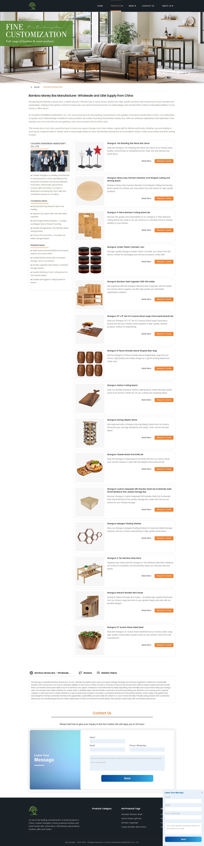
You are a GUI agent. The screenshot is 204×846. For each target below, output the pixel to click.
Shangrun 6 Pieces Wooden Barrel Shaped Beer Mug (132, 350)
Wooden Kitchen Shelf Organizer (131, 814)
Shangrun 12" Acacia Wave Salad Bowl (125, 627)
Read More (146, 161)
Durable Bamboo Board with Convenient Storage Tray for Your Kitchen (48, 259)
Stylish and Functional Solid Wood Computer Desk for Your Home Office (49, 252)
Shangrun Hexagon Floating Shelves (124, 523)
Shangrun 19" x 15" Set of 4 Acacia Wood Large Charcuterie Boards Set (140, 316)
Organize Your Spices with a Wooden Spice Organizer (49, 215)
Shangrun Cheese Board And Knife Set (125, 454)
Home (100, 5)
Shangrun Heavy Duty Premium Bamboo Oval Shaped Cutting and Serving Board (138, 179)
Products (116, 5)
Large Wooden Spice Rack (133, 827)
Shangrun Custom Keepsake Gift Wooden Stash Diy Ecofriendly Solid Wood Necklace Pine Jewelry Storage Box (139, 490)
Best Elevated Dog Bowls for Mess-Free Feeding (47, 208)
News (131, 5)
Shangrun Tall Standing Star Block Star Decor (128, 143)
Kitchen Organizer (129, 822)
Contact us (148, 5)
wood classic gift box (131, 818)
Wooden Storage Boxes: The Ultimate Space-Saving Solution (50, 230)
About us (166, 5)
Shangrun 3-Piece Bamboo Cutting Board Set (128, 212)
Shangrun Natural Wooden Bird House (125, 592)
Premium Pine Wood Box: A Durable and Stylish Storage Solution (48, 237)
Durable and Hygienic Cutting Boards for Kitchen (48, 281)
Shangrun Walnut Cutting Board (122, 385)
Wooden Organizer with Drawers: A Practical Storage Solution (49, 267)
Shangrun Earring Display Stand (122, 419)
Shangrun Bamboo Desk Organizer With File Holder (131, 281)
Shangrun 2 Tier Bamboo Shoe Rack (124, 558)
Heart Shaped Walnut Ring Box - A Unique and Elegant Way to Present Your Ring (49, 222)
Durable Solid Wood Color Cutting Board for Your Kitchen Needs (49, 274)
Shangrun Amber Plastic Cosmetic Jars (125, 247)
